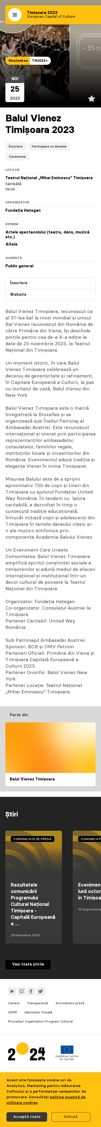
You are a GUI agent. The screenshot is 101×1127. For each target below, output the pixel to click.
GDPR (12, 1012)
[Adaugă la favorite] (92, 99)
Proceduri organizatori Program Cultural (40, 1021)
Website (18, 295)
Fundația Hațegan (23, 211)
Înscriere (16, 146)
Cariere (14, 1003)
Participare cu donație (49, 146)
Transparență (37, 1003)
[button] (15, 14)
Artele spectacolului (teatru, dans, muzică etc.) (47, 235)
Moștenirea (18, 60)
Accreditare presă (69, 1003)
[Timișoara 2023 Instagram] (22, 991)
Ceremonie (17, 156)
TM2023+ (40, 60)
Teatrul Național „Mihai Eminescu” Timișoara (49, 178)
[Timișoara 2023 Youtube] (12, 991)
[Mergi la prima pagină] (26, 1052)
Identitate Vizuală (38, 1012)
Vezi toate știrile (28, 964)
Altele (11, 244)
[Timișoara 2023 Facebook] (31, 991)
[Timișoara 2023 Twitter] (40, 991)
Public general (19, 266)
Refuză (71, 1117)
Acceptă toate (26, 1117)
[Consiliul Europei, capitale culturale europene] (67, 1059)
